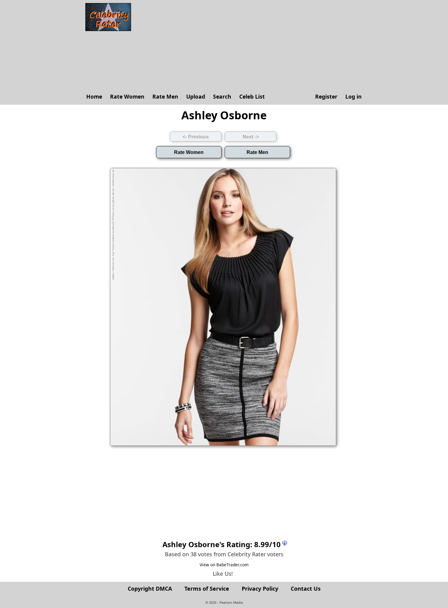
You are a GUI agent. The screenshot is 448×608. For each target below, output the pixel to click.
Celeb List (252, 96)
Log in (353, 96)
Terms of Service (206, 588)
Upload (195, 96)
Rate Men (165, 96)
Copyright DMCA (150, 588)
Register (326, 96)
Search (222, 96)
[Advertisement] (250, 45)
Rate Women (127, 96)
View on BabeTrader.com (224, 565)
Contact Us (306, 588)
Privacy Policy (260, 588)
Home (94, 96)
